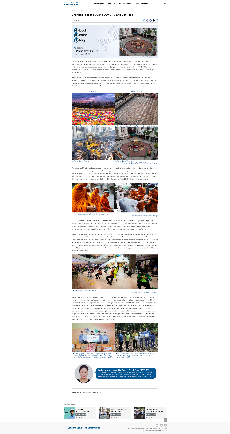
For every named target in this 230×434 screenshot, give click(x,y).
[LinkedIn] (157, 20)
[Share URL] (144, 20)
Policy (146, 428)
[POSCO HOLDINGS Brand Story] (84, 429)
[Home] (72, 11)
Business (111, 4)
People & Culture (141, 4)
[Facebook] (151, 20)
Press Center (99, 4)
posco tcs (97, 392)
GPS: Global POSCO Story (82, 392)
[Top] (165, 420)
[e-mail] (147, 20)
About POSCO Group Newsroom (135, 428)
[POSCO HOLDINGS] (157, 425)
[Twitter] (154, 20)
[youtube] (161, 425)
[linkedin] (165, 425)
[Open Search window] (165, 4)
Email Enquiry (153, 428)
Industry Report (125, 4)
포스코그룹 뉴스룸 (162, 428)
